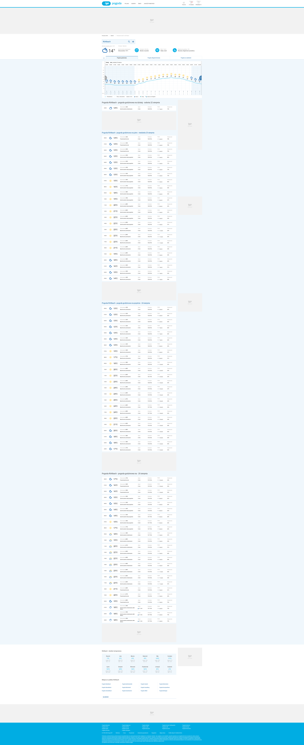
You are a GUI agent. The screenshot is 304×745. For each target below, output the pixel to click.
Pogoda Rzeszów (146, 728)
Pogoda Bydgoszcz (126, 725)
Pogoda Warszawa (186, 728)
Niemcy (112, 35)
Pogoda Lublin (145, 726)
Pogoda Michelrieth (126, 687)
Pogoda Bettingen (163, 690)
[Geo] (133, 41)
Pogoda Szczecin (166, 728)
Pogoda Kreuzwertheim (164, 687)
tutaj (132, 742)
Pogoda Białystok (106, 725)
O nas (124, 733)
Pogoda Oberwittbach (106, 687)
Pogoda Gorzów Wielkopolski (168, 725)
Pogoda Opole (105, 728)
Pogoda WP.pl (105, 35)
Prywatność (131, 733)
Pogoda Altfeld (144, 690)
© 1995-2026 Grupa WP (107, 733)
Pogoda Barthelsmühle (127, 684)
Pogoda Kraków (125, 726)
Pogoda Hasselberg (145, 687)
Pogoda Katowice (186, 725)
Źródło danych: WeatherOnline (175, 733)
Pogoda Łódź (165, 726)
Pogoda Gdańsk (145, 725)
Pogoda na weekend (186, 58)
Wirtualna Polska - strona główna (106, 3)
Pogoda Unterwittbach (107, 690)
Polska (127, 3)
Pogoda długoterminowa (154, 58)
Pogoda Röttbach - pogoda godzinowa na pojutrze (121, 303)
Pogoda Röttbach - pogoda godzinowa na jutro (120, 133)
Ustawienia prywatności (143, 733)
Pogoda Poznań (125, 728)
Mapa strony (162, 733)
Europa (133, 3)
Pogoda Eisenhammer (127, 690)
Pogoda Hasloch (144, 684)
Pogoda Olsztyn (185, 726)
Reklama (118, 733)
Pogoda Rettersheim (163, 684)
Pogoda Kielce (105, 726)
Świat (139, 3)
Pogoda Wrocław (106, 730)
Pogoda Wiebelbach (106, 684)
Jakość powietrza (149, 3)
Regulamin (154, 733)
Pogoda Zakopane (126, 730)
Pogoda (116, 3)
